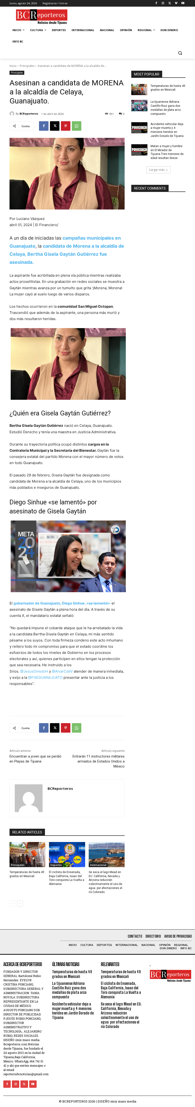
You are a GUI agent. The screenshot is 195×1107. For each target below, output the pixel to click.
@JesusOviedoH (34, 671)
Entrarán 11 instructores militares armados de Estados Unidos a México (99, 761)
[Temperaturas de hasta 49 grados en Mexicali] (27, 854)
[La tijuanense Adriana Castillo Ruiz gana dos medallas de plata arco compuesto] (139, 105)
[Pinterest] (65, 126)
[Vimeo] (176, 3)
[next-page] (20, 903)
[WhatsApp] (76, 126)
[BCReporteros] (13, 113)
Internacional (98, 865)
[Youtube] (182, 3)
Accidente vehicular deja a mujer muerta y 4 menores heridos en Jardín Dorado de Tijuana (73, 1011)
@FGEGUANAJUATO (45, 677)
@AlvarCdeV (62, 671)
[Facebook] (156, 3)
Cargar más (157, 170)
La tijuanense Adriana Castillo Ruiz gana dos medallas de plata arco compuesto (166, 107)
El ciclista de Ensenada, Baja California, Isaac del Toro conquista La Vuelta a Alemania (121, 990)
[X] (169, 3)
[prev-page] (12, 903)
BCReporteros (29, 113)
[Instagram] (163, 3)
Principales (27, 66)
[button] (179, 53)
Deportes (56, 865)
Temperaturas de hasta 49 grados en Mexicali (72, 973)
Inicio (13, 66)
